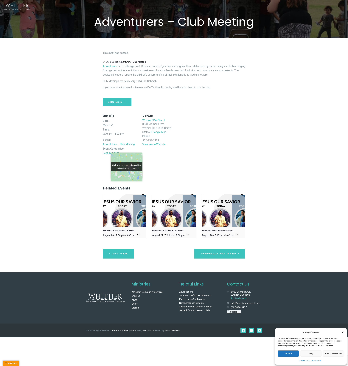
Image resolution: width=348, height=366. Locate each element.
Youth (134, 299)
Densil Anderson (172, 330)
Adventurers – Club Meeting (119, 144)
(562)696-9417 (239, 307)
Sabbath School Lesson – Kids (194, 310)
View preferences (333, 353)
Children (136, 295)
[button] (342, 332)
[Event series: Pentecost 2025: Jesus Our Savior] (138, 234)
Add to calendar (115, 102)
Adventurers (110, 66)
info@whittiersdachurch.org (245, 303)
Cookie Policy (304, 360)
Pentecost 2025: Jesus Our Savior (118, 230)
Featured (108, 153)
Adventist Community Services (147, 292)
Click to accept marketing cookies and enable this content (126, 166)
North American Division (191, 303)
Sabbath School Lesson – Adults (195, 306)
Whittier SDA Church (153, 120)
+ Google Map (158, 132)
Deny (311, 353)
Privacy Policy (316, 360)
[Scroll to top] (340, 359)
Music (135, 303)
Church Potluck (120, 253)
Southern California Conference (195, 295)
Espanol (135, 307)
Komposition (148, 330)
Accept (288, 353)
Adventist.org (186, 291)
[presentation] (124, 210)
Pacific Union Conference (192, 299)
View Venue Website (153, 144)
